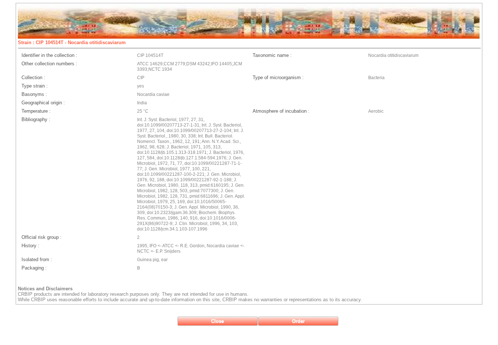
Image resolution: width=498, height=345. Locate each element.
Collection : (33, 77)
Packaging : (34, 268)
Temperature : (36, 111)
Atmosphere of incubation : (281, 111)
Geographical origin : (43, 102)
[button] (218, 321)
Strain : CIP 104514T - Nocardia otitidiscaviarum (72, 42)
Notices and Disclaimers (45, 288)
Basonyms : (34, 94)
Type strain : (35, 86)
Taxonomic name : (272, 55)
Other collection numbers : (49, 63)
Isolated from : (37, 259)
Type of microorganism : (278, 77)
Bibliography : (36, 119)
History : (30, 245)
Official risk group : (42, 237)
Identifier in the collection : (49, 55)
